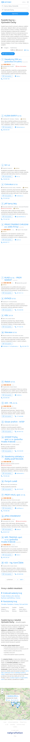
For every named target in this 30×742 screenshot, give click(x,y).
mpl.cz (18, 555)
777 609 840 (20, 416)
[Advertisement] (15, 97)
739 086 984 (6, 511)
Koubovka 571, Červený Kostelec (10, 301)
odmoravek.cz (20, 473)
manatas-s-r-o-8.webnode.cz (10, 346)
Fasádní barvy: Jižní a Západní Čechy (23, 609)
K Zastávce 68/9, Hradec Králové (10, 566)
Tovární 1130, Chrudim (22, 229)
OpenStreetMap (24, 719)
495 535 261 (6, 557)
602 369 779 (25, 346)
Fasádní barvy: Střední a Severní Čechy (5, 609)
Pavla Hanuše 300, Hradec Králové (10, 425)
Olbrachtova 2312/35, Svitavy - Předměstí (12, 187)
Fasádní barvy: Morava (14, 609)
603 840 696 (6, 397)
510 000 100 (6, 79)
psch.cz (19, 240)
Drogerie (6, 47)
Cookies (15, 727)
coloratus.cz (20, 196)
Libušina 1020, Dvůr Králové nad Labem (11, 500)
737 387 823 (6, 198)
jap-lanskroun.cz (21, 216)
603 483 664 (20, 574)
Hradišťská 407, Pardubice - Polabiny (11, 119)
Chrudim (4, 604)
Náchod (17, 596)
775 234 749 (6, 219)
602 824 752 (20, 431)
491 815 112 (20, 293)
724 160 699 (20, 451)
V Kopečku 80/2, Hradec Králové (10, 387)
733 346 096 (20, 310)
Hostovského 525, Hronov (8, 521)
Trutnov (18, 598)
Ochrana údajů (21, 724)
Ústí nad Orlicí (23, 604)
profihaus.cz (20, 508)
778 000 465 (6, 476)
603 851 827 (6, 532)
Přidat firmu (23, 722)
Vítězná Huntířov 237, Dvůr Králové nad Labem (13, 335)
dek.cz (18, 76)
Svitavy (16, 604)
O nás (6, 724)
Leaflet (17, 719)
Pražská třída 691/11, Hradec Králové (11, 444)
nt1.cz (18, 176)
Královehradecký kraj (12, 593)
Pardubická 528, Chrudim (8, 66)
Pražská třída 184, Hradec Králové (10, 546)
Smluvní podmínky (13, 722)
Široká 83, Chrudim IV (7, 168)
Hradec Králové (6, 596)
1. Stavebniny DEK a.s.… (12, 696)
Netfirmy (7, 2)
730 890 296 (6, 179)
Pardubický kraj (10, 601)
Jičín (12, 596)
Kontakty (12, 724)
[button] (12, 704)
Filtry (27, 50)
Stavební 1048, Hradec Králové (9, 408)
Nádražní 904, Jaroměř (22, 283)
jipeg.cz (19, 529)
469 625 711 (6, 242)
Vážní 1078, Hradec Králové (9, 318)
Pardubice (10, 604)
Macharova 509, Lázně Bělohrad (10, 484)
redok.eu (19, 395)
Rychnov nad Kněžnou (8, 598)
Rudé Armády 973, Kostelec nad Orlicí (11, 463)
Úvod (5, 722)
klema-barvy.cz (21, 127)
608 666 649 (6, 129)
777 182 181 (20, 327)
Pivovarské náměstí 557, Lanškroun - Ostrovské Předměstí (15, 206)
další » (21, 579)
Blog (15, 736)
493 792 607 (20, 489)
